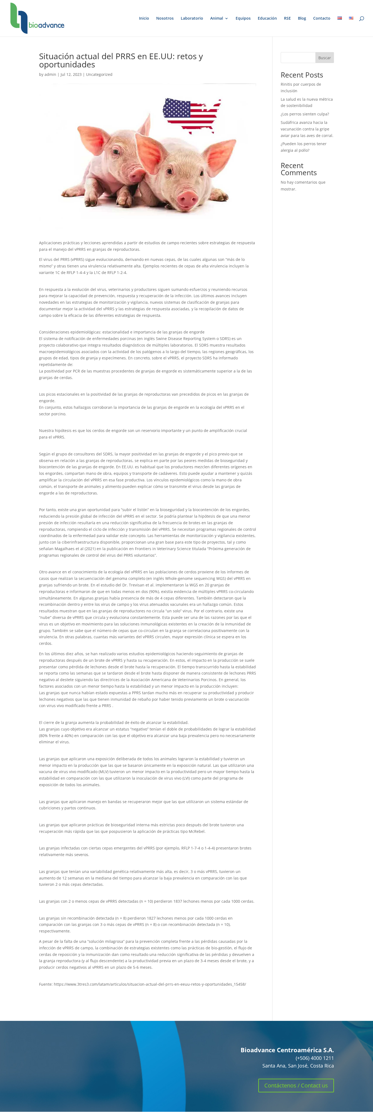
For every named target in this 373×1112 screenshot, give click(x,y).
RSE (287, 18)
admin (50, 74)
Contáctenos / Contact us (296, 1085)
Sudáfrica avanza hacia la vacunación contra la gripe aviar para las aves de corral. (307, 129)
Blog (302, 18)
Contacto (321, 18)
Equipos (243, 18)
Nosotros (165, 18)
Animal (216, 18)
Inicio (144, 18)
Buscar (324, 57)
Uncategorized (99, 74)
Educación (267, 18)
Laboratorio (192, 18)
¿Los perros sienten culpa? (305, 114)
